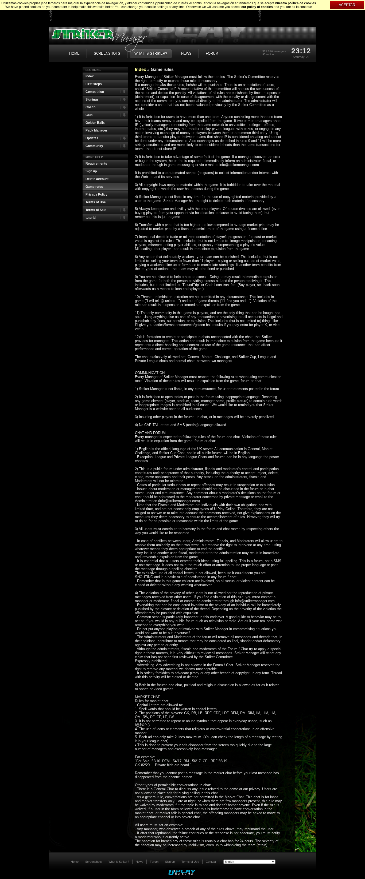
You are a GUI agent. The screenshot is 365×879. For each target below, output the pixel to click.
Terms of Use (96, 202)
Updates (92, 138)
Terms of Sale (96, 210)
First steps (94, 84)
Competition (95, 92)
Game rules (94, 187)
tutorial (91, 218)
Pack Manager (96, 130)
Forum (154, 861)
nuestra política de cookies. (296, 3)
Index (90, 76)
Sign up (91, 171)
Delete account (97, 179)
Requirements (96, 163)
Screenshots (93, 861)
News (139, 861)
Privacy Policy (96, 194)
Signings (92, 99)
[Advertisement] (150, 13)
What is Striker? (118, 861)
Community (94, 146)
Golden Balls (95, 123)
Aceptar (347, 5)
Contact (211, 861)
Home (75, 861)
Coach (90, 107)
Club (89, 115)
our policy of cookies (257, 7)
